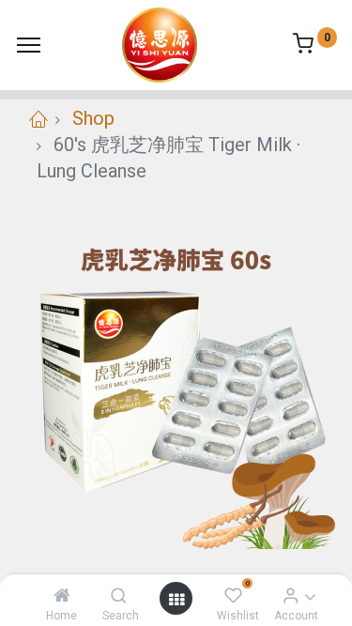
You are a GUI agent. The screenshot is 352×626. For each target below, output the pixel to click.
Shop (93, 118)
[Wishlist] (233, 595)
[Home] (62, 595)
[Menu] (28, 45)
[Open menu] (176, 599)
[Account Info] (290, 595)
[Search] (119, 595)
